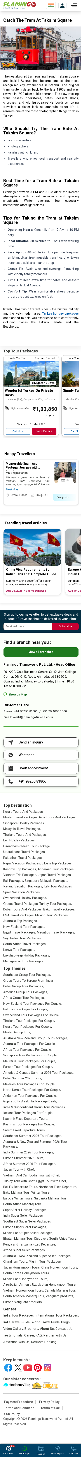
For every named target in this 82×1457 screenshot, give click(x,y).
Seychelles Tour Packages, (22, 938)
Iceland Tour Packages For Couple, (28, 1113)
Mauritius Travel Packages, (56, 932)
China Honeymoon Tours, (59, 1267)
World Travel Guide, (45, 1322)
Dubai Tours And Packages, (22, 909)
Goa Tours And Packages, (57, 817)
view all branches (41, 652)
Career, (29, 1335)
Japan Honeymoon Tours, (21, 1267)
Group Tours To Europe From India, (28, 981)
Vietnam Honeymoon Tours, (23, 1290)
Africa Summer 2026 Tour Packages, (29, 1164)
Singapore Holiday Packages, (24, 823)
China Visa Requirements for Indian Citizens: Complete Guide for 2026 (31, 572)
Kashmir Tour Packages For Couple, (29, 1124)
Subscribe (65, 626)
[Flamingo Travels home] (19, 5)
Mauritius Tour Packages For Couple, (29, 1061)
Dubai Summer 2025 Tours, (22, 1078)
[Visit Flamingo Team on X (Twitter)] (18, 1368)
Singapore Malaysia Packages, (46, 881)
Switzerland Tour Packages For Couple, (31, 1015)
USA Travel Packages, (18, 915)
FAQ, (39, 1335)
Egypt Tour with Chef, (51, 1181)
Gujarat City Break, (16, 1101)
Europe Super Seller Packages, (25, 1227)
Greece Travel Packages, (20, 904)
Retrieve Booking (44, 1342)
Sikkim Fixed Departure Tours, (24, 1130)
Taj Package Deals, (43, 1101)
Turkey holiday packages (60, 313)
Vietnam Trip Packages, (20, 875)
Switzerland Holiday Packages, (25, 898)
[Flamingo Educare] (44, 1385)
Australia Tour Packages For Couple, (29, 1044)
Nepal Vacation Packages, (22, 863)
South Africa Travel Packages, (24, 944)
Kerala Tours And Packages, (23, 812)
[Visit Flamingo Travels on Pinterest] (38, 1368)
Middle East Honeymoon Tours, (25, 1279)
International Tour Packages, (57, 1315)
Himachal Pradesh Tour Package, (27, 846)
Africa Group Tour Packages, (24, 998)
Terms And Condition (19, 1408)
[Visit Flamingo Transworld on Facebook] (8, 1368)
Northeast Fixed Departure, (58, 1187)
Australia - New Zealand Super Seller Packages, (37, 1256)
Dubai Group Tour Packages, (23, 986)
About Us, (47, 1329)
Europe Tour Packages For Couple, (28, 1067)
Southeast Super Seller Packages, (27, 1221)
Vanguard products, (60, 1296)
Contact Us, (64, 1329)
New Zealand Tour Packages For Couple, (32, 1004)
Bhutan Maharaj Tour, (18, 1239)
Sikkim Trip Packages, (57, 863)
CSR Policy (12, 1414)
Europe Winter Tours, (18, 1198)
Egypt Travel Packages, (19, 932)
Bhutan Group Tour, (17, 1032)
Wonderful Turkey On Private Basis (29, 392)
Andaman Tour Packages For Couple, (30, 1096)
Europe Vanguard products (22, 1302)
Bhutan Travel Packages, (20, 817)
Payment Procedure (18, 1402)
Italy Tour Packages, (58, 886)
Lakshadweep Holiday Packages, (26, 955)
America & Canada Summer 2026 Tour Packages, (38, 1073)
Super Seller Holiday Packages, (25, 1210)
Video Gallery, (13, 1329)
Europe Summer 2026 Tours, (23, 1158)
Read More (12, 489)
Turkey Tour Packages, (55, 904)
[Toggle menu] (74, 5)
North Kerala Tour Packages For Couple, (32, 1090)
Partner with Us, (55, 1335)
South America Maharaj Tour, (24, 1296)
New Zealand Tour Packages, (24, 927)
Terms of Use (50, 1408)
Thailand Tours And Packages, (25, 835)
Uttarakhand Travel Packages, (24, 852)
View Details (44, 431)
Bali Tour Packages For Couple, (25, 1009)
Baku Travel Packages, (59, 909)
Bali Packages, (13, 881)
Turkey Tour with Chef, (19, 1181)
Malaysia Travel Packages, (22, 829)
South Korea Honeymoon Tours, (26, 1273)
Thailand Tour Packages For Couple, (29, 1021)
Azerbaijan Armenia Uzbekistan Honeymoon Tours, (39, 1285)
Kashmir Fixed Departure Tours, (25, 1119)
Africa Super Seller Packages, (24, 1250)
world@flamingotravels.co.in (33, 717)
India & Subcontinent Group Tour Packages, (34, 1107)
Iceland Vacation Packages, (23, 886)
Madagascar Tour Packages (23, 961)
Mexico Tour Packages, (51, 915)
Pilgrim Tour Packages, (45, 1262)
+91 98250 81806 (26, 711)
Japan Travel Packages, (55, 875)
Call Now (18, 431)
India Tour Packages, (19, 1315)
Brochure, (31, 1329)
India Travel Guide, (17, 1322)
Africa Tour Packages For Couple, (27, 1050)
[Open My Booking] (62, 5)
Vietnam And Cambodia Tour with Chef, (31, 1175)
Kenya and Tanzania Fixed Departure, (29, 1244)
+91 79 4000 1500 (55, 711)
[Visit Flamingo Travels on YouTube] (28, 1368)
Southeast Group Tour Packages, (27, 975)
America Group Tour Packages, (25, 992)
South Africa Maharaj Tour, (22, 1204)
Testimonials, (13, 1335)
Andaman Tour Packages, (56, 869)
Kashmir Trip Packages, (20, 869)
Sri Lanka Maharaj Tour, (50, 1198)
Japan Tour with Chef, (19, 1169)
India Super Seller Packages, (23, 1215)
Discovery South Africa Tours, (55, 1239)
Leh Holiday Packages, (19, 840)
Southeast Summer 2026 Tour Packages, (32, 1136)
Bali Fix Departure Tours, (20, 1187)
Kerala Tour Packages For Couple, (27, 1027)
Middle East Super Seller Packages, (28, 1233)
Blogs (65, 1322)
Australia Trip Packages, (20, 921)
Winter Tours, (40, 1192)
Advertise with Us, (16, 1342)
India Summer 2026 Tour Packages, (28, 1152)
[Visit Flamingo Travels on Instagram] (47, 1368)
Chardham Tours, (15, 1262)
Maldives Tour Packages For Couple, (29, 1084)
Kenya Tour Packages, (19, 950)
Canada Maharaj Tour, (60, 1290)
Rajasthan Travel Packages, (22, 858)
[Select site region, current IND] (51, 5)
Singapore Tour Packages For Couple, (30, 1055)
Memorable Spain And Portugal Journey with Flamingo (22, 467)
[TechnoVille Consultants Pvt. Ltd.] (17, 1385)
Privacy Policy (49, 1402)
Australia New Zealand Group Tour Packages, (35, 1038)
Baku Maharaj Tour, (16, 1192)
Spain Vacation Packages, (21, 892)
